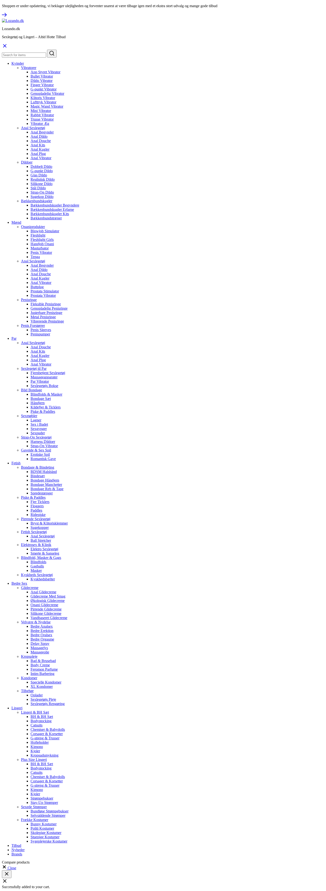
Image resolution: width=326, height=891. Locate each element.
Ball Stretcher (41, 540)
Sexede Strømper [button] (34, 807)
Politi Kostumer (42, 828)
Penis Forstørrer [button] (33, 326)
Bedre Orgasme (42, 639)
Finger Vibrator (42, 85)
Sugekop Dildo (42, 197)
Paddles (36, 510)
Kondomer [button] (29, 678)
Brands (16, 854)
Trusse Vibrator (42, 119)
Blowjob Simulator (45, 231)
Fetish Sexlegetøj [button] (34, 532)
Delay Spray (40, 644)
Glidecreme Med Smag (48, 596)
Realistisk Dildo (43, 179)
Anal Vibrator (41, 158)
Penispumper (40, 334)
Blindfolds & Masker (46, 394)
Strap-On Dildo (42, 192)
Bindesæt (38, 476)
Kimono (37, 747)
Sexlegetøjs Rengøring (48, 704)
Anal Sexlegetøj (43, 536)
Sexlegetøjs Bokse (44, 386)
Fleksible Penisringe (46, 304)
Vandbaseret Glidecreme (49, 618)
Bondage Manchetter (46, 485)
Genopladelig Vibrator (47, 93)
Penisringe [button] (29, 300)
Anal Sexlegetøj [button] (33, 128)
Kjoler (35, 751)
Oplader (37, 695)
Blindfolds (38, 562)
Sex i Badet (39, 424)
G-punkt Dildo (42, 171)
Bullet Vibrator (42, 76)
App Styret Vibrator (45, 72)
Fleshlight (38, 235)
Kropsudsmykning (44, 755)
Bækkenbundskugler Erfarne (52, 209)
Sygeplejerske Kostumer (49, 841)
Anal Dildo (39, 136)
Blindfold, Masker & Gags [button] (41, 558)
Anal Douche (41, 141)
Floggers (37, 506)
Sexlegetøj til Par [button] (34, 368)
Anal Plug (38, 154)
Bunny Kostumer (44, 824)
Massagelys (39, 648)
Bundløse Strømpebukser (49, 811)
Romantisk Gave (43, 459)
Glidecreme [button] (29, 588)
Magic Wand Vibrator (47, 106)
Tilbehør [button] (27, 691)
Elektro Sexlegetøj (44, 549)
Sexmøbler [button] (29, 416)
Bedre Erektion (42, 631)
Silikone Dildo (42, 184)
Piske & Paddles (43, 411)
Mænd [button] (16, 222)
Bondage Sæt (41, 399)
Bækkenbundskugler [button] (36, 201)
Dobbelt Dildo (41, 166)
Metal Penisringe (43, 317)
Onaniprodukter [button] (33, 227)
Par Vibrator (40, 381)
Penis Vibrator (41, 252)
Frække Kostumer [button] (34, 820)
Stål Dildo (38, 188)
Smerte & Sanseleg (45, 553)
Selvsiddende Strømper (48, 815)
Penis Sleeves (41, 330)
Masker (36, 570)
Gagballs (37, 566)
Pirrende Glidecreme (46, 609)
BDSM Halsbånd (44, 472)
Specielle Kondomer (46, 682)
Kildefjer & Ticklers (46, 407)
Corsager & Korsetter (47, 734)
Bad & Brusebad (43, 661)
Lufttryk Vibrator (43, 102)
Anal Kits (38, 145)
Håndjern (38, 403)
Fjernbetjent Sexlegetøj (48, 373)
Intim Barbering (42, 674)
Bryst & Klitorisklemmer (49, 523)
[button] (9, 868)
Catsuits (36, 725)
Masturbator (40, 248)
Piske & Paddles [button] (33, 497)
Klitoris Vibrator (43, 98)
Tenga (35, 257)
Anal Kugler (40, 149)
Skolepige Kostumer (46, 833)
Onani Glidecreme (44, 605)
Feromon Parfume (44, 669)
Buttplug (37, 287)
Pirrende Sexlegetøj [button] (35, 519)
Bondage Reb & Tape (47, 489)
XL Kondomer (42, 686)
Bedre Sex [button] (19, 583)
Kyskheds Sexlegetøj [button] (37, 575)
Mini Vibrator (41, 111)
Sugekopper (40, 527)
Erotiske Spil (40, 454)
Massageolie (40, 652)
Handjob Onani (42, 244)
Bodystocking (41, 721)
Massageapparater (44, 377)
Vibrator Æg (40, 124)
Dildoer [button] (26, 162)
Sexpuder (38, 433)
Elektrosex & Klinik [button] (36, 545)
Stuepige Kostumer (45, 837)
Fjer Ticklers (40, 502)
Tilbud (16, 845)
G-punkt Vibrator (44, 89)
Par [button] (13, 338)
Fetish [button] (16, 463)
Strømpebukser (42, 798)
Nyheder (18, 850)
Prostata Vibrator (43, 295)
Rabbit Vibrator (42, 115)
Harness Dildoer (43, 442)
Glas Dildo (39, 175)
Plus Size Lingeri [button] (34, 760)
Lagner (36, 420)
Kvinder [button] (17, 63)
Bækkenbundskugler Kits (50, 214)
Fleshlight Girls (42, 240)
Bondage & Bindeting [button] (37, 467)
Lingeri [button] (16, 708)
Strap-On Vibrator (44, 446)
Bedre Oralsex (41, 635)
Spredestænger (42, 493)
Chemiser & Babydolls (48, 729)
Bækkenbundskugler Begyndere (55, 205)
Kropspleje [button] (29, 656)
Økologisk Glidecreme (48, 601)
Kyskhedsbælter (43, 579)
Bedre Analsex (42, 626)
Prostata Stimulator (45, 291)
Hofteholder (40, 742)
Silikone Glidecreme (46, 613)
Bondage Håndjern (45, 480)
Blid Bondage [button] (31, 390)
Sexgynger (39, 429)
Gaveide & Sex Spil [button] (36, 450)
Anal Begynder (42, 132)
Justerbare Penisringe (46, 313)
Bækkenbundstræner (46, 218)
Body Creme (40, 665)
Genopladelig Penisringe (49, 308)
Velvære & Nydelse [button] (36, 622)
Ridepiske (38, 515)
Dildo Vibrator (42, 81)
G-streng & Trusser (45, 738)
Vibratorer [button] (28, 68)
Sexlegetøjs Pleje (43, 699)
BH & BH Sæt (42, 717)
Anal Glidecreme (43, 592)
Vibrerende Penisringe (47, 321)
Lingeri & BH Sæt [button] (35, 712)
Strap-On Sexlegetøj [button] (36, 437)
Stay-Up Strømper (44, 803)
